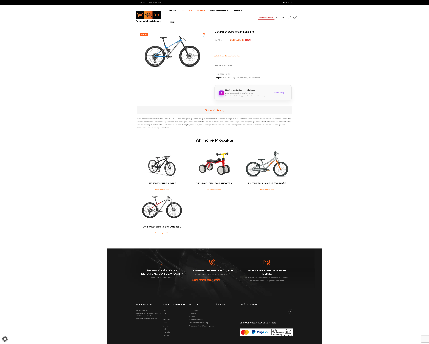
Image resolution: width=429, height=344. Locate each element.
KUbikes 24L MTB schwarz (162, 183)
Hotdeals (256, 78)
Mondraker (166, 320)
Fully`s (250, 78)
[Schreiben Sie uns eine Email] (267, 262)
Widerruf (192, 316)
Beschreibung (214, 110)
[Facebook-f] (292, 2)
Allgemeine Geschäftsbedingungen (201, 326)
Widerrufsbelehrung (196, 320)
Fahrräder (243, 78)
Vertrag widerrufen (266, 17)
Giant (164, 316)
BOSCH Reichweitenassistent (146, 318)
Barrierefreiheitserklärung (198, 323)
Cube (164, 313)
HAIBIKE (165, 329)
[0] (289, 18)
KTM (164, 310)
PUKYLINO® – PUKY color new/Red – (214, 183)
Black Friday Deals (233, 78)
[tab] (214, 110)
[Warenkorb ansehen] (294, 18)
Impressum (193, 313)
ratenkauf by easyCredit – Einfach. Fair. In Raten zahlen (148, 314)
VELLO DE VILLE (168, 335)
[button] (204, 35)
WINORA (165, 326)
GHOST (165, 323)
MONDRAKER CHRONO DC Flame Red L (162, 227)
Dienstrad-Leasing (142, 310)
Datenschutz (193, 310)
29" (224, 78)
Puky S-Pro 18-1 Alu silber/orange (267, 183)
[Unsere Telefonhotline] (212, 262)
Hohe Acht (166, 332)
